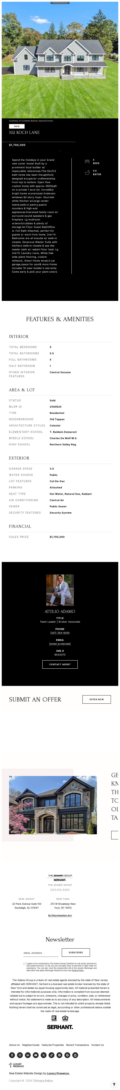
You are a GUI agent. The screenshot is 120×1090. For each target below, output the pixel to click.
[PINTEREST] (59, 1055)
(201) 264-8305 (60, 632)
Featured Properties (53, 1044)
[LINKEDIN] (28, 1055)
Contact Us (97, 1044)
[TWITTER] (44, 1055)
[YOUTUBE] (36, 1055)
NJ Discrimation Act (60, 915)
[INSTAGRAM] (20, 1055)
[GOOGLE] (67, 1055)
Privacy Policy (78, 970)
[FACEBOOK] (12, 1055)
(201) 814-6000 (60, 889)
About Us (14, 1044)
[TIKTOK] (51, 1055)
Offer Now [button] (96, 699)
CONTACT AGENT (60, 664)
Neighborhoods (30, 1044)
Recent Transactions (77, 1044)
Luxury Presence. (58, 1073)
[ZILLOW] (75, 1055)
